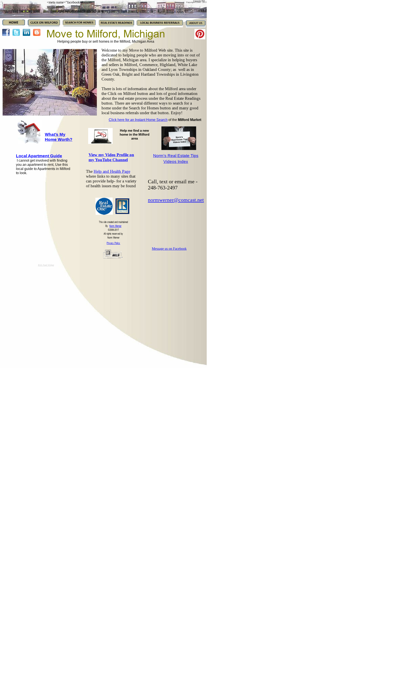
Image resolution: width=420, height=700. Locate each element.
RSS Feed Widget (46, 265)
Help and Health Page (112, 171)
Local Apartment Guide (39, 156)
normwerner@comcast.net (176, 200)
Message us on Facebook (169, 248)
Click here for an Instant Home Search (138, 120)
